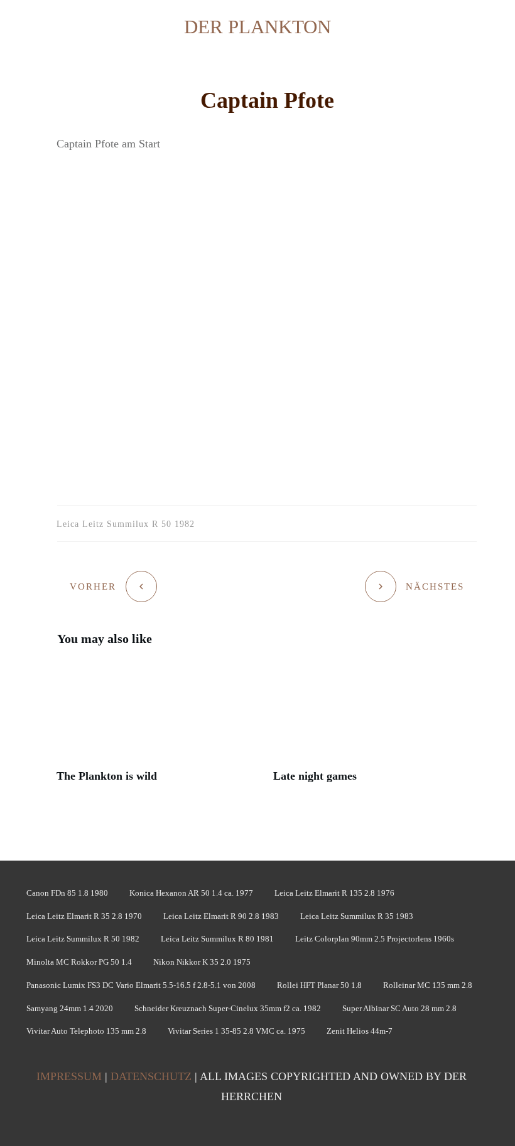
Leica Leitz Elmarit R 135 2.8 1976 (334, 893)
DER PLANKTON (257, 27)
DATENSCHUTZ (151, 1076)
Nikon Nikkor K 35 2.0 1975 (202, 962)
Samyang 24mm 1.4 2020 (69, 1008)
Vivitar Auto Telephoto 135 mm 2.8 (86, 1031)
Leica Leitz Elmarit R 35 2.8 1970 (84, 916)
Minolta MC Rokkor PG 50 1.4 (79, 962)
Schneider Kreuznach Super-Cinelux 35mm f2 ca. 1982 (227, 1008)
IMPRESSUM (69, 1076)
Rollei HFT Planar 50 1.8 (319, 985)
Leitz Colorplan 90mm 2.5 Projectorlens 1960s (374, 938)
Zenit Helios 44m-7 (360, 1031)
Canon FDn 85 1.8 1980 (67, 893)
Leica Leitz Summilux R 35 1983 (356, 916)
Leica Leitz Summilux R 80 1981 (217, 938)
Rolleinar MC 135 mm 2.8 (427, 985)
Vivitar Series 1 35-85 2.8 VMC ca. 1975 (236, 1031)
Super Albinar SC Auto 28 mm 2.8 (399, 1008)
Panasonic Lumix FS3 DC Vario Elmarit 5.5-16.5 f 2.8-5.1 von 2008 (141, 985)
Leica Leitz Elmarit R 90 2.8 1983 (221, 916)
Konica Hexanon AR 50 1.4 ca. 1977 (191, 893)
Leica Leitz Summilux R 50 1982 (82, 938)
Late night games (375, 729)
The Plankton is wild (159, 729)
